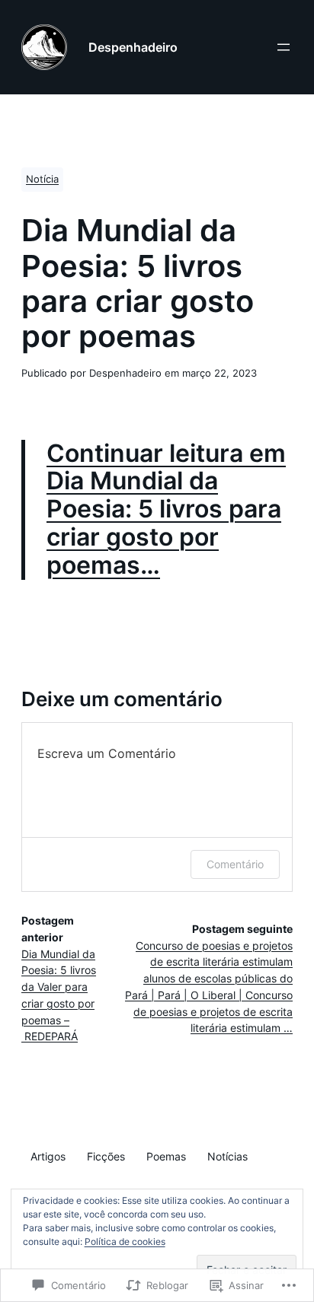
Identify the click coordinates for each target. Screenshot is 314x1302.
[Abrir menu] (283, 47)
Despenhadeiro (133, 47)
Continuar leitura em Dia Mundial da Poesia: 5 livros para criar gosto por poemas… (166, 509)
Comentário (235, 864)
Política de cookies (125, 1241)
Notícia (42, 179)
